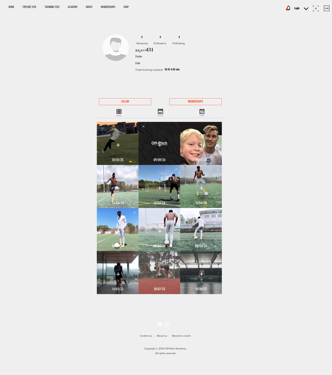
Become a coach (181, 335)
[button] (127, 7)
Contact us (146, 335)
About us (162, 335)
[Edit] (118, 145)
